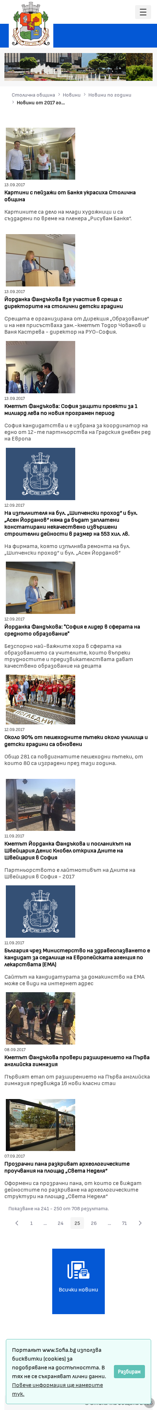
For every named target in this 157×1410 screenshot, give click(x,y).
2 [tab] (105, 71)
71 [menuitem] (126, 1224)
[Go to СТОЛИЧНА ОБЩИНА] (31, 24)
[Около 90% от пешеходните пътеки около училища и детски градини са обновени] (40, 698)
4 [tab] (120, 71)
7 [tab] (141, 71)
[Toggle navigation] (143, 12)
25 (79, 1224)
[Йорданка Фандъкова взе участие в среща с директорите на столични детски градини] (40, 259)
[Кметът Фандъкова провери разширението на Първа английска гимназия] (40, 1017)
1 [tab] (98, 71)
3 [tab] (112, 71)
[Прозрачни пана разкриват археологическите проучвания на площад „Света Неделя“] (40, 1124)
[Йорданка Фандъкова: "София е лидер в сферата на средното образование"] (40, 586)
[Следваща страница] (140, 1223)
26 (96, 1224)
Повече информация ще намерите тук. (57, 1389)
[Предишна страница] (16, 1223)
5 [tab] (127, 71)
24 (63, 1224)
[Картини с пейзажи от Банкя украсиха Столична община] (40, 152)
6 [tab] (134, 71)
